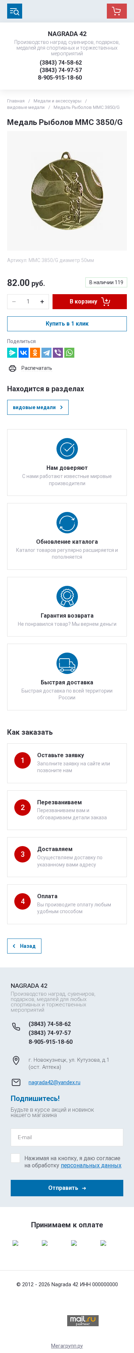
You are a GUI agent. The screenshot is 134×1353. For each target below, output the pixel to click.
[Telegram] (46, 353)
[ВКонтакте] (24, 353)
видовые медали (26, 107)
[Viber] (58, 353)
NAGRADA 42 (67, 33)
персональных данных (91, 1165)
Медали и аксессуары (57, 101)
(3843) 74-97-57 (61, 70)
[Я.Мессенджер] (12, 353)
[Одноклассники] (35, 353)
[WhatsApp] (69, 353)
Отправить (63, 1187)
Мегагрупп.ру (67, 1346)
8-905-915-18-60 (60, 77)
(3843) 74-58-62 (61, 62)
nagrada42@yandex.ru (54, 1082)
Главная (16, 101)
